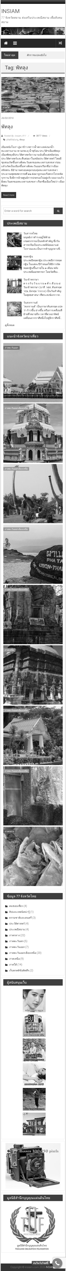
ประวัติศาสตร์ (17, 923)
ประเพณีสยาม (17, 929)
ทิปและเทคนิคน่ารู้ (19, 911)
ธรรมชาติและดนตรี (20, 917)
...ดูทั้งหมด (8, 325)
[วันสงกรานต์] (14, 309)
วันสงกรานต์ (30, 302)
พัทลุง (7, 126)
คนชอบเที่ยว (16, 906)
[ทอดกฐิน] (14, 263)
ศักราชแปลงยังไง (36, 55)
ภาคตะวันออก (11, 348)
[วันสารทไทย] (14, 239)
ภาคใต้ (6, 107)
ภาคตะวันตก (16, 941)
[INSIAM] (5, 43)
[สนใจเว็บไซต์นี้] (57, 1263)
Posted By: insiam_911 (15, 136)
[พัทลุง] (33, 94)
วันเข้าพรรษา (31, 279)
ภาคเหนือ (9, 650)
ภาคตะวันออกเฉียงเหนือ (16, 408)
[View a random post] (60, 43)
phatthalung (12, 139)
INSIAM (10, 11)
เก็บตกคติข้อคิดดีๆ (19, 970)
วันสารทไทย (30, 233)
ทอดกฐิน (28, 256)
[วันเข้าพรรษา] (14, 286)
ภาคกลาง (9, 831)
